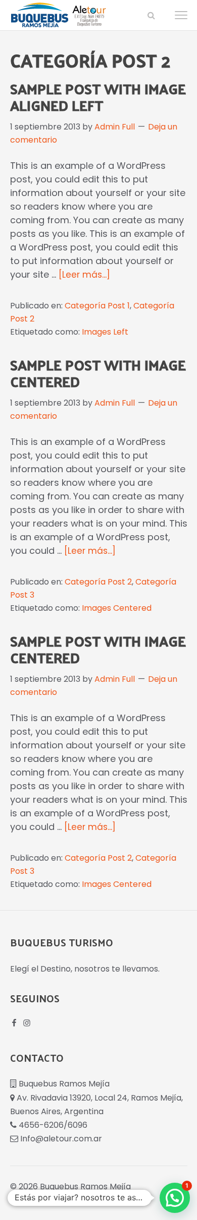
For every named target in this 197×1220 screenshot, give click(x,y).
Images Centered (117, 608)
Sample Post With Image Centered (98, 373)
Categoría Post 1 (97, 305)
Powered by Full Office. (55, 1197)
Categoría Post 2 (98, 582)
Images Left (105, 332)
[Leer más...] (84, 275)
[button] (151, 15)
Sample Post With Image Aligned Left (98, 97)
